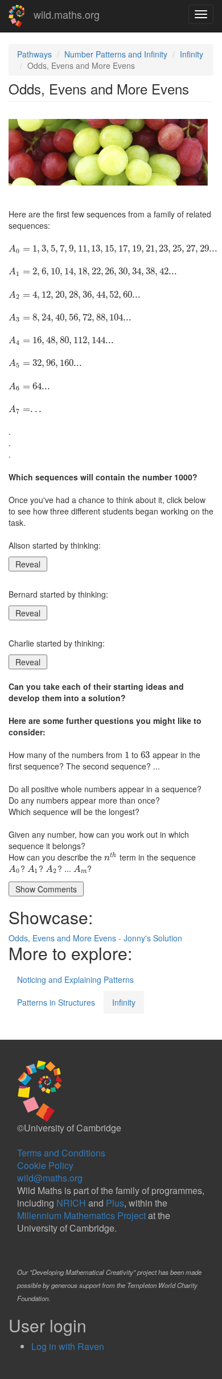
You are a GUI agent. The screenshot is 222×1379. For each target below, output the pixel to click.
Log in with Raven (67, 1346)
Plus (115, 1202)
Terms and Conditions (61, 1152)
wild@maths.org (50, 1177)
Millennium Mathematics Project (81, 1215)
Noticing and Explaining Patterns (75, 979)
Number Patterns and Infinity (115, 54)
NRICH (71, 1202)
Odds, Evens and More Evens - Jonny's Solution (95, 938)
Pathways (34, 54)
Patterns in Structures (56, 1002)
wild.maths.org (67, 14)
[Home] (17, 16)
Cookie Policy (45, 1165)
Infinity (191, 54)
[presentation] (113, 248)
